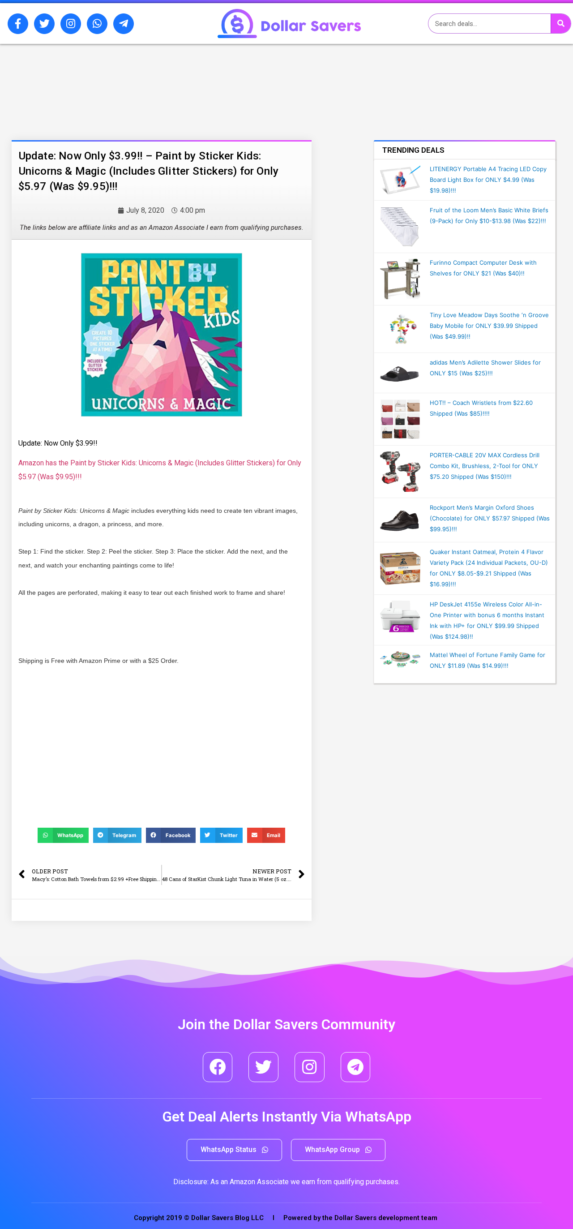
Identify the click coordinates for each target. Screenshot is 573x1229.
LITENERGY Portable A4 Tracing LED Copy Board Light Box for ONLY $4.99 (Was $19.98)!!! (488, 179)
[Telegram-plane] (123, 23)
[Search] (561, 23)
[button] (234, 1150)
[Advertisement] (114, 90)
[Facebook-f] (18, 23)
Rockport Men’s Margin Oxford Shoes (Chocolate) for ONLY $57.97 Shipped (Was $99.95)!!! (490, 518)
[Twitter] (44, 23)
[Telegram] (356, 1067)
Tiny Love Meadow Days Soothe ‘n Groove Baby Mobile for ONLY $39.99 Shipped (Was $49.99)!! (489, 325)
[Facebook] (218, 1067)
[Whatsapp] (97, 23)
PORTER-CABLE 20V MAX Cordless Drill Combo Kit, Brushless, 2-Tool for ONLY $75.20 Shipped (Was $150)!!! (484, 465)
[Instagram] (70, 23)
